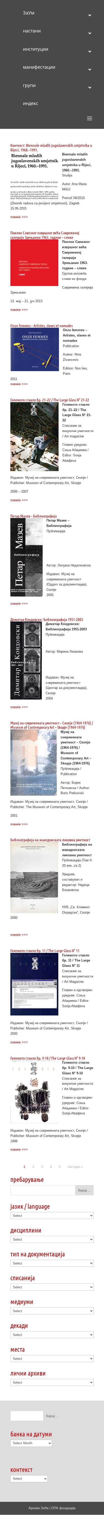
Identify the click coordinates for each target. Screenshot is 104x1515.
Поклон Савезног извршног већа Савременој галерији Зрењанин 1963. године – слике (44, 235)
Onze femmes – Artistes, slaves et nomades (41, 325)
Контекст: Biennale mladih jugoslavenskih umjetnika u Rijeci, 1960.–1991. (51, 147)
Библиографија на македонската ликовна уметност (50, 839)
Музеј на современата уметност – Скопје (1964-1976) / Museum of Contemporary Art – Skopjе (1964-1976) (51, 725)
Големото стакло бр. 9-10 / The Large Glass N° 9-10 (47, 1058)
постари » (75, 1167)
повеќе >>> (19, 217)
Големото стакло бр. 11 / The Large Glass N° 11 (45, 950)
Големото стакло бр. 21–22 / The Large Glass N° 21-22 (49, 399)
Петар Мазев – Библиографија (33, 515)
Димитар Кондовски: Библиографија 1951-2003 (46, 619)
